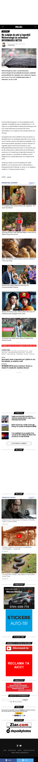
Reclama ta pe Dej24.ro (29, 750)
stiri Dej (32, 354)
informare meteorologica (17, 352)
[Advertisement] (19, 12)
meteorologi (12, 354)
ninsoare (20, 354)
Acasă (4, 750)
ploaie (26, 354)
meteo (4, 354)
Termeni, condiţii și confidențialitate (20, 752)
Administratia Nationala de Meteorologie (15, 351)
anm (31, 351)
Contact (20, 750)
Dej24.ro (4, 352)
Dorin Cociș (11, 45)
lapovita (29, 352)
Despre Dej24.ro (12, 750)
